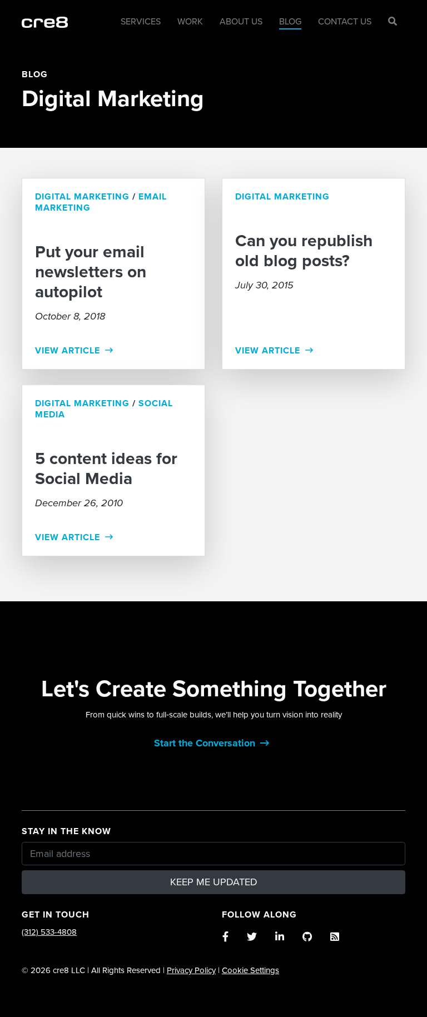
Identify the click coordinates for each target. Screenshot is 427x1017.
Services (141, 21)
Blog (290, 21)
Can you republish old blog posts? (304, 251)
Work (190, 21)
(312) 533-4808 (49, 932)
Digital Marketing (82, 196)
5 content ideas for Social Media (106, 469)
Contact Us (344, 21)
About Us (241, 21)
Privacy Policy (191, 970)
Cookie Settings (250, 970)
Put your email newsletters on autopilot (90, 272)
